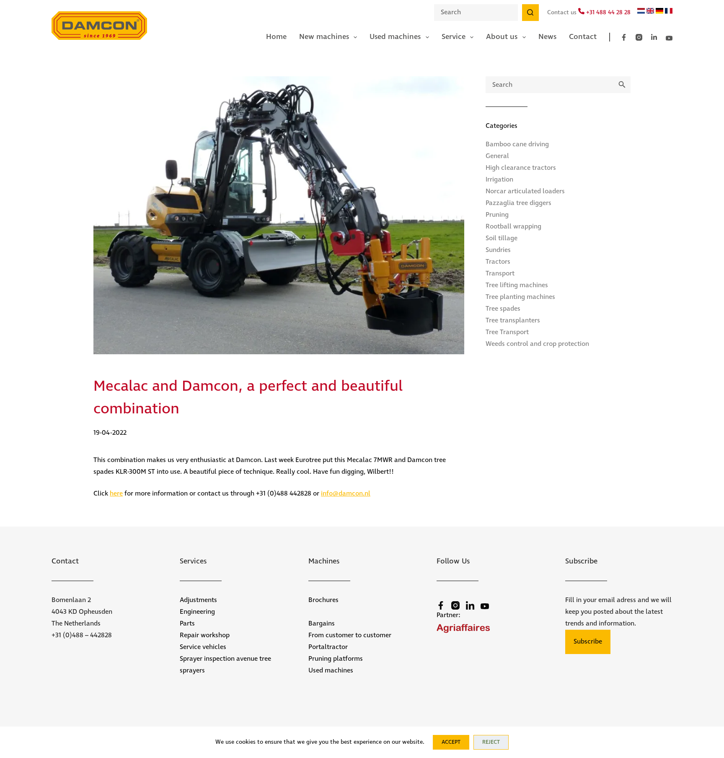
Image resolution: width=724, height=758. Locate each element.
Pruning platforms (335, 658)
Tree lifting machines (517, 285)
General (497, 156)
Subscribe (588, 641)
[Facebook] (624, 37)
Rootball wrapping (513, 226)
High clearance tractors (521, 168)
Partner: (448, 615)
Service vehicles (203, 647)
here (116, 493)
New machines (324, 37)
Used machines (395, 37)
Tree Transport (507, 332)
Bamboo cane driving (517, 144)
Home (276, 37)
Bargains (321, 623)
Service (453, 37)
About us (501, 37)
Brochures (323, 600)
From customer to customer (349, 635)
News (547, 37)
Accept (451, 742)
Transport (500, 273)
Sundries (498, 250)
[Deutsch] (659, 12)
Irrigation (499, 179)
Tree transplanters (513, 320)
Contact (583, 37)
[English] (650, 12)
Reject (491, 742)
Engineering (197, 611)
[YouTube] (669, 38)
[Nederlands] (641, 12)
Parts (187, 623)
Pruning (497, 214)
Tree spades (503, 308)
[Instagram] (639, 37)
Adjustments (198, 600)
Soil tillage (501, 238)
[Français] (668, 12)
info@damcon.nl (345, 493)
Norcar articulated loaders (525, 191)
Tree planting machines (520, 297)
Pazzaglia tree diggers (518, 203)
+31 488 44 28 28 (607, 12)
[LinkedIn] (654, 37)
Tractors (498, 261)
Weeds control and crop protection (537, 344)
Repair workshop (205, 635)
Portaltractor (328, 647)
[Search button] (530, 12)
